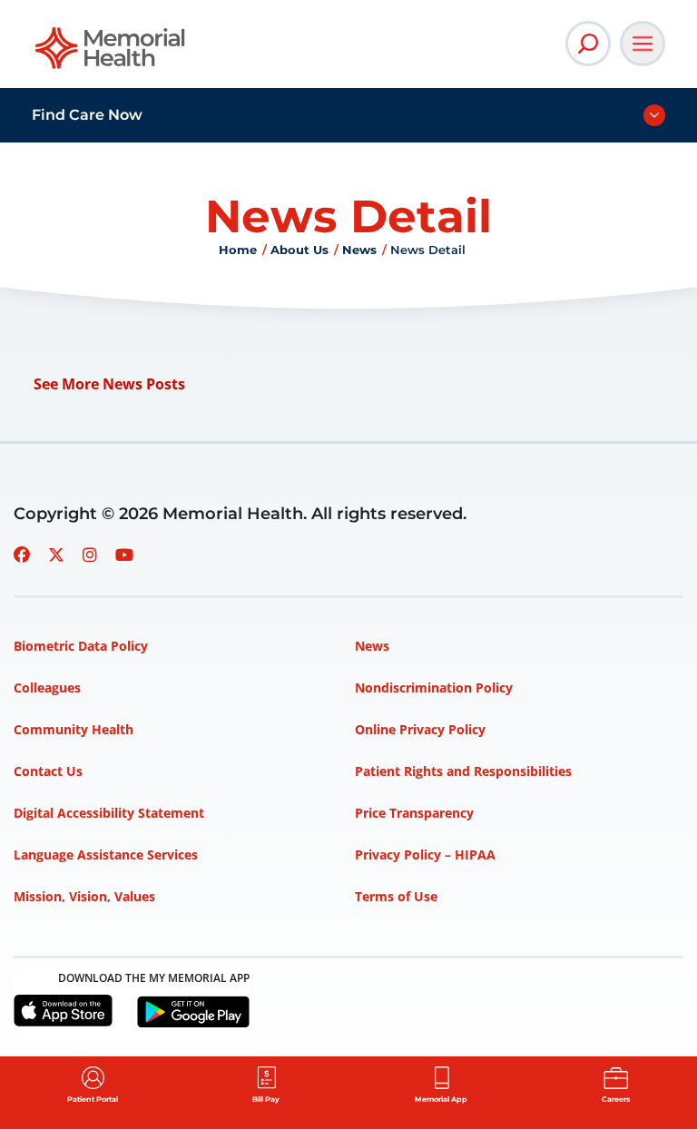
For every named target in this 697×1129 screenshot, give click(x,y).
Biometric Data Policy (81, 645)
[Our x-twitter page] (56, 554)
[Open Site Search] (588, 43)
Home (238, 249)
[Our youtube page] (124, 554)
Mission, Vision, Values (84, 896)
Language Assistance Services (106, 854)
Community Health (73, 729)
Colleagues (47, 687)
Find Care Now (87, 114)
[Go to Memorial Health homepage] (111, 54)
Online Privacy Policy (420, 729)
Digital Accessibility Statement (109, 812)
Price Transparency (414, 812)
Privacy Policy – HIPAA (425, 854)
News (359, 249)
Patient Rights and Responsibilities (463, 771)
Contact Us (48, 771)
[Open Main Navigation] (642, 43)
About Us (299, 249)
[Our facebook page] (22, 554)
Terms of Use (396, 896)
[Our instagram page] (90, 554)
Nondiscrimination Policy (434, 687)
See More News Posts (109, 384)
